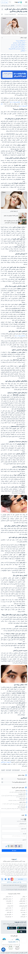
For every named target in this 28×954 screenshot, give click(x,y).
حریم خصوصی (22, 903)
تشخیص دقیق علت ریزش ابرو (19, 43)
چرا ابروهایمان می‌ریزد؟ (20, 41)
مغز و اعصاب (22, 916)
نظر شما (24, 833)
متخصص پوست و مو (15, 102)
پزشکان (23, 896)
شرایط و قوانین (22, 901)
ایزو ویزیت (25, 5)
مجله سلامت (18, 5)
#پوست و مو (8, 770)
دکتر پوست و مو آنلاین (6, 762)
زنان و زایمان (22, 910)
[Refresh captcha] (14, 846)
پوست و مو (23, 912)
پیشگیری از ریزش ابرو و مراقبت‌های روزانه (17, 49)
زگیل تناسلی (9, 912)
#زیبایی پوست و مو (15, 770)
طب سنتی (23, 908)
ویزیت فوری (22, 899)
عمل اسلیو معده (8, 916)
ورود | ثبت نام (4, 2)
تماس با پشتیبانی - (13, 882)
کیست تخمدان (9, 910)
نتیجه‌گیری (23, 51)
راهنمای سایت (9, 901)
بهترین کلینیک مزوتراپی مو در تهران (11, 215)
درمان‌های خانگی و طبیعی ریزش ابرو (18, 47)
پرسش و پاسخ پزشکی (7, 899)
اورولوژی (23, 914)
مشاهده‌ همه (20, 879)
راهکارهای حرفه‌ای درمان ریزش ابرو (18, 45)
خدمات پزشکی (9, 896)
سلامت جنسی (9, 908)
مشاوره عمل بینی (8, 914)
